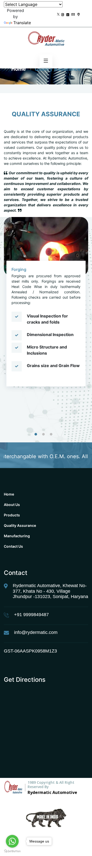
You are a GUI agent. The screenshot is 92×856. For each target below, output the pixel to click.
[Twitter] (58, 14)
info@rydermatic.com (35, 632)
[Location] (78, 14)
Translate (22, 22)
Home (18, 69)
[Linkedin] (68, 14)
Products (12, 515)
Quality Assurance (20, 525)
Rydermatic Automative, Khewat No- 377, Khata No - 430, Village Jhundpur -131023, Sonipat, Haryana (50, 591)
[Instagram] (63, 14)
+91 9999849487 (31, 614)
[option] (46, 308)
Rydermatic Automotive (52, 792)
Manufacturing (17, 536)
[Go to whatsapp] (12, 841)
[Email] (73, 14)
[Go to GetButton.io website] (12, 850)
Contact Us (13, 546)
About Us (12, 504)
